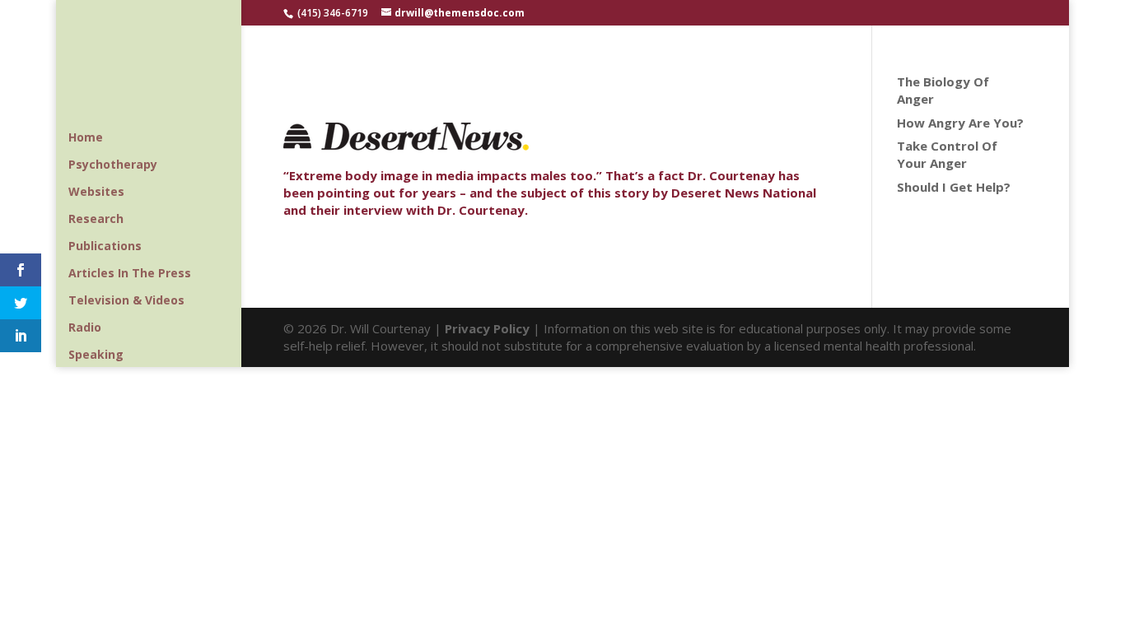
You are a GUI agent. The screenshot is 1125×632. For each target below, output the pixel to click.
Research (96, 219)
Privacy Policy (487, 328)
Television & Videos (126, 301)
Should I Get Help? (954, 187)
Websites (96, 192)
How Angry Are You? (960, 122)
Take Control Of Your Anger (947, 154)
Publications (105, 246)
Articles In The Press (129, 274)
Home (85, 138)
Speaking (96, 355)
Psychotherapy (112, 165)
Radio (84, 328)
